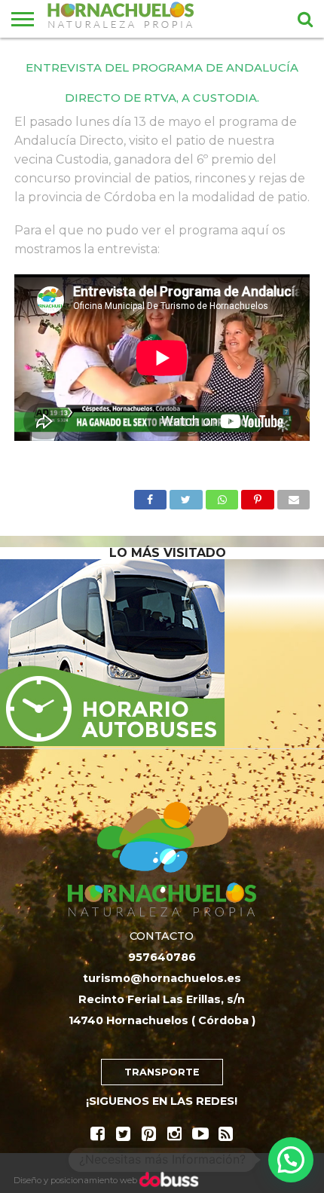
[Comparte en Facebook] (150, 495)
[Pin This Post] (257, 495)
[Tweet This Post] (186, 495)
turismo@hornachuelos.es (162, 978)
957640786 (162, 957)
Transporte (162, 1072)
